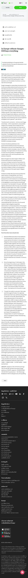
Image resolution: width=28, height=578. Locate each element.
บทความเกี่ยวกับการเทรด (7, 507)
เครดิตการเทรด (5, 468)
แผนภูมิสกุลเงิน (8, 35)
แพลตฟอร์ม (4, 434)
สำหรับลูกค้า (4, 462)
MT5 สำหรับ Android (6, 442)
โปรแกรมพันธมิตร (6, 478)
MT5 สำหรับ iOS (5, 444)
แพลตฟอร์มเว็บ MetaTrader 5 (8, 441)
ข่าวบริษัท (3, 410)
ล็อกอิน (20, 7)
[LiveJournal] (5, 69)
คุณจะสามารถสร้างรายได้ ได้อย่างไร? (10, 480)
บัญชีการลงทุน (4, 464)
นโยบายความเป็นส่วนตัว (7, 521)
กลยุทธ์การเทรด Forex (6, 509)
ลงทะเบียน (7, 7)
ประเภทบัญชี (4, 423)
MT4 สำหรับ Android (6, 452)
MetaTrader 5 (4, 439)
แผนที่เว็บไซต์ (13, 391)
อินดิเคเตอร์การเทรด (6, 511)
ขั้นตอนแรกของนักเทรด (7, 505)
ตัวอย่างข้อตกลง (5, 430)
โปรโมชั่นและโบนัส (6, 466)
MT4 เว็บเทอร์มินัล (5, 450)
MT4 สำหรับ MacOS (6, 456)
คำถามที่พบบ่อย (5, 412)
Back (5, 380)
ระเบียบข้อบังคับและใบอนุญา (8, 408)
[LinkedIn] (3, 69)
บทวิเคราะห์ (4, 486)
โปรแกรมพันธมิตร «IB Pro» (8, 482)
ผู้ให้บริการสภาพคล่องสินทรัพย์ (8, 472)
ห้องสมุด (3, 500)
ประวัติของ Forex (5, 503)
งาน (2, 414)
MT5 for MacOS (5, 446)
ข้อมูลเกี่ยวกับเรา (5, 391)
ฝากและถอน (4, 474)
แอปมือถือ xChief (5, 458)
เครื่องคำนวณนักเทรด (10, 43)
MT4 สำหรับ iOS (5, 454)
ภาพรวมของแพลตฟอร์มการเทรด (9, 437)
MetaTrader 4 (4, 448)
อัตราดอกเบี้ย (8, 39)
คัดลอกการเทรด (5, 470)
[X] (2, 69)
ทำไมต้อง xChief (5, 406)
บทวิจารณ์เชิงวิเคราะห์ (14, 14)
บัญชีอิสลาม (4, 424)
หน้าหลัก (4, 14)
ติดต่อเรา (3, 416)
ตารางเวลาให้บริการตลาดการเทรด (9, 513)
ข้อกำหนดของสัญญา (6, 426)
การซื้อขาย (4, 420)
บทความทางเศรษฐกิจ (10, 31)
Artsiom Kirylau (7, 55)
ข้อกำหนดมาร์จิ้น (5, 428)
